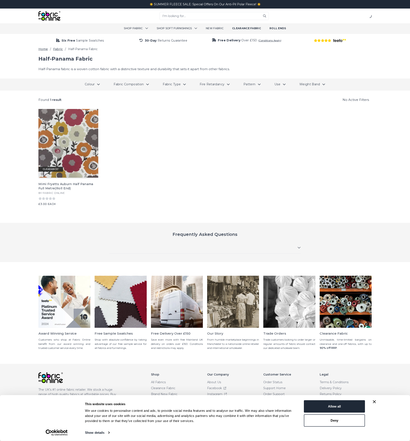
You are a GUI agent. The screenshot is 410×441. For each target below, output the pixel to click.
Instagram (215, 394)
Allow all (334, 406)
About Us (214, 382)
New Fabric (215, 28)
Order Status (272, 382)
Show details (94, 432)
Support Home (274, 388)
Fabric (58, 49)
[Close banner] (374, 401)
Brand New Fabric (164, 394)
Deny (334, 420)
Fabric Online (54, 192)
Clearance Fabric (246, 28)
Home (43, 49)
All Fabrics (158, 382)
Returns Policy (330, 394)
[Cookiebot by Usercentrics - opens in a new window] (56, 432)
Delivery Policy (331, 388)
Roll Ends (277, 28)
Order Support (274, 394)
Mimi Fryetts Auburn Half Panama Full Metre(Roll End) (65, 186)
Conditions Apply (270, 40)
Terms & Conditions (334, 382)
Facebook (215, 388)
